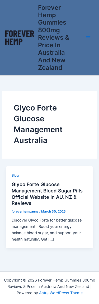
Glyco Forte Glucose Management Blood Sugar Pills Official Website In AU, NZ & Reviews (47, 193)
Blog (15, 175)
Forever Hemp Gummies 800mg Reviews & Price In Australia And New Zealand (53, 38)
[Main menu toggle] (88, 37)
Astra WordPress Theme (61, 293)
